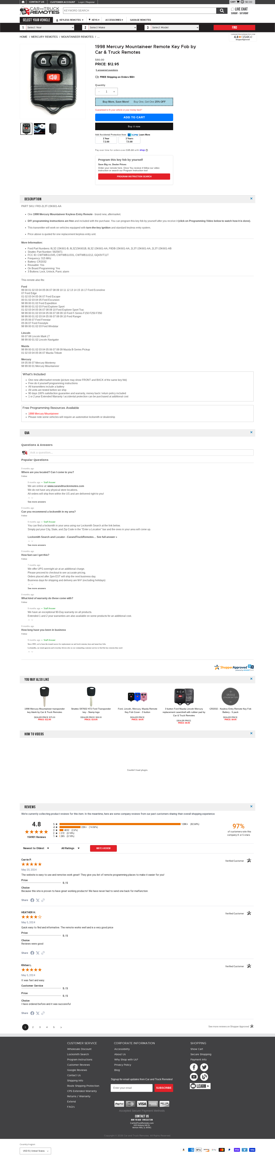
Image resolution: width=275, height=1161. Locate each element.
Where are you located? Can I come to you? (47, 472)
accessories (113, 19)
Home (23, 36)
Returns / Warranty (78, 1096)
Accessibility (122, 1049)
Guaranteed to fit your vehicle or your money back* (118, 110)
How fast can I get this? (35, 555)
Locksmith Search (78, 1054)
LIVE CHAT (241, 9)
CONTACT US (36, 2)
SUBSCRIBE (164, 1088)
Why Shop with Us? (126, 1059)
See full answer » (107, 537)
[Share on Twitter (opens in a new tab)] (38, 900)
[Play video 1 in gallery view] (39, 129)
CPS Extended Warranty (82, 1091)
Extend (71, 1101)
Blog (117, 1070)
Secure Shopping (200, 1054)
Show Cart (196, 1049)
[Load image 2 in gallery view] (53, 129)
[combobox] (139, 10)
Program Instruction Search (134, 176)
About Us (120, 1054)
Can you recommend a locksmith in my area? (48, 511)
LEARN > (203, 1086)
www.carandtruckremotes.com (65, 486)
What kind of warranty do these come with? (47, 598)
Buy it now (134, 126)
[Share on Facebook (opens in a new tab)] (32, 900)
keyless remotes (70, 19)
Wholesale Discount (79, 1049)
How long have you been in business (43, 630)
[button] (29, 498)
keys (94, 19)
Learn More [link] (144, 135)
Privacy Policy (122, 1064)
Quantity (100, 85)
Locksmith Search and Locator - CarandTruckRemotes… (62, 537)
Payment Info (198, 1059)
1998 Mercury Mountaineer (43, 413)
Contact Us (74, 1075)
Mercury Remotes (44, 36)
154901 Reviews (39, 837)
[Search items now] (222, 10)
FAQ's (71, 1106)
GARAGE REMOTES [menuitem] (140, 19)
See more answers (37, 502)
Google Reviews (77, 1070)
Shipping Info (75, 1080)
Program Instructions (79, 1059)
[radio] (137, 824)
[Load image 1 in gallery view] (26, 129)
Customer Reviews (78, 1064)
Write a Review (103, 848)
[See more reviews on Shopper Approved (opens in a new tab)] (43, 900)
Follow (24, 476)
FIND (234, 27)
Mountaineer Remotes (77, 36)
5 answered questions (107, 70)
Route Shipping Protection (83, 1085)
